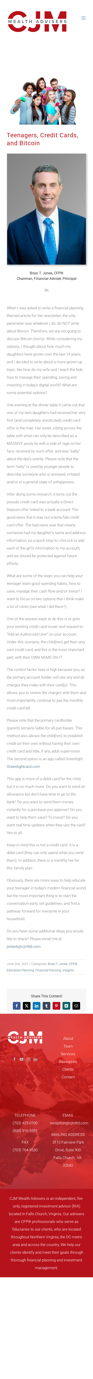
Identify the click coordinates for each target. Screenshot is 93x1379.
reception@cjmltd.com (69, 1123)
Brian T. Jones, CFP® (62, 964)
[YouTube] (21, 1059)
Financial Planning (48, 970)
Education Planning (20, 970)
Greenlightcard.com (23, 766)
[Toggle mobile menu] (83, 18)
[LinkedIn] (35, 1059)
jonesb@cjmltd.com (24, 946)
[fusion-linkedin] (46, 290)
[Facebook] (14, 1059)
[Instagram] (28, 1059)
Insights (68, 970)
